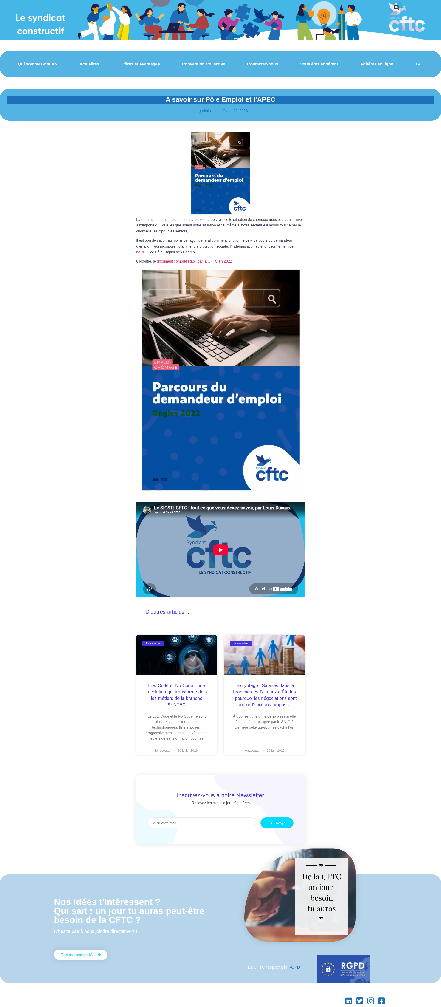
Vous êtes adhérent (319, 64)
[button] (396, 7)
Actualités (89, 64)
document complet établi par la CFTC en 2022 (194, 261)
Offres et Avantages (140, 64)
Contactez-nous (262, 64)
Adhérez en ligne (376, 64)
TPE (419, 64)
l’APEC (142, 252)
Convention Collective (203, 64)
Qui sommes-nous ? (38, 64)
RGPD (294, 967)
